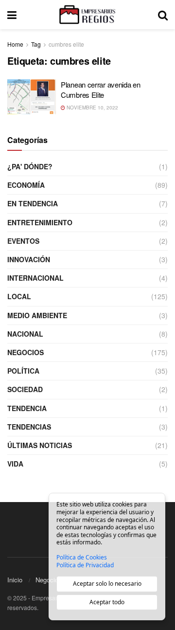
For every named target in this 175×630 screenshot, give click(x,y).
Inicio (14, 579)
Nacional (25, 334)
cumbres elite (66, 44)
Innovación (28, 259)
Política (23, 371)
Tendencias (29, 427)
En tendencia (32, 203)
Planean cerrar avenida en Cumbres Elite (100, 89)
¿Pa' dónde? (29, 166)
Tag (36, 44)
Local (19, 296)
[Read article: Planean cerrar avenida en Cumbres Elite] (31, 96)
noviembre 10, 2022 (91, 107)
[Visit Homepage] (87, 14)
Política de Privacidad (85, 565)
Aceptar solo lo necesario (107, 583)
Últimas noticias (39, 445)
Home (15, 44)
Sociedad (25, 389)
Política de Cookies (81, 557)
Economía (26, 185)
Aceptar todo (106, 602)
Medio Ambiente (37, 315)
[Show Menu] (12, 14)
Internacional (35, 278)
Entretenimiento (39, 222)
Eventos (23, 241)
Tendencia (27, 408)
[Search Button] (163, 14)
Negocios (25, 352)
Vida (15, 463)
